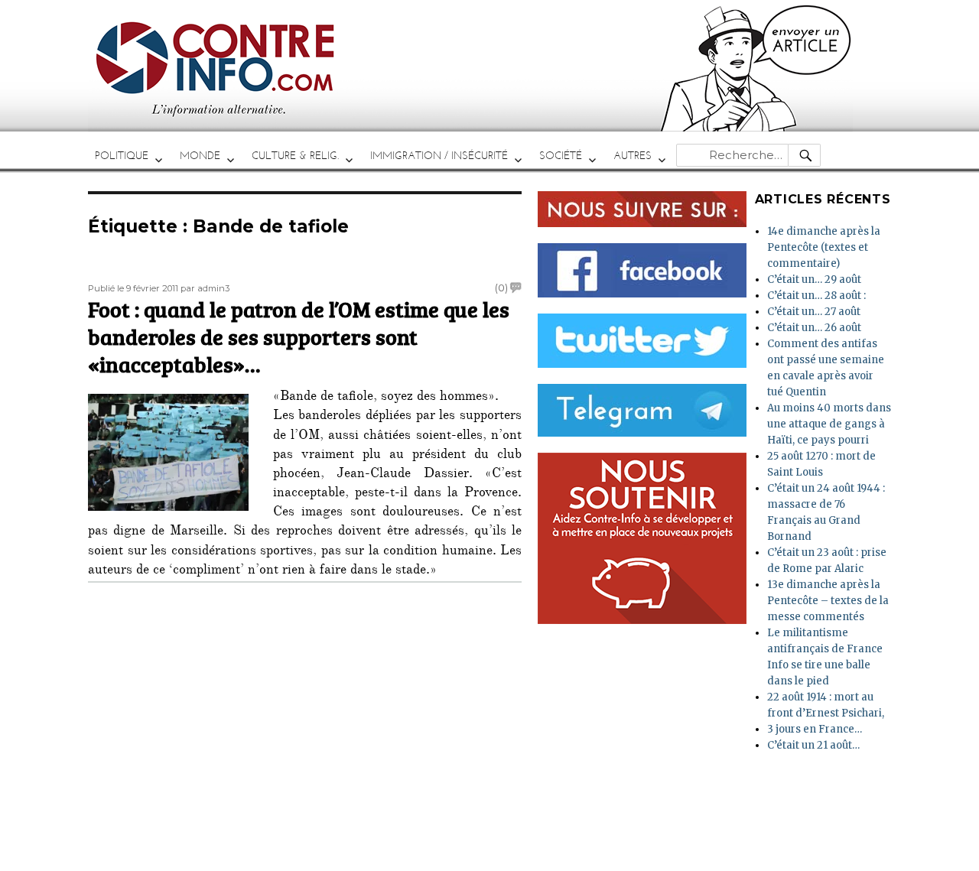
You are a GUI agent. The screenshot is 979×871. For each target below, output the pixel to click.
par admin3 (205, 288)
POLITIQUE (121, 155)
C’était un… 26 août (814, 327)
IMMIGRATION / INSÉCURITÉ (439, 155)
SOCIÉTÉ (560, 155)
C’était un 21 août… (813, 745)
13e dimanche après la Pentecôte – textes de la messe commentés (828, 600)
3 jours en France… (814, 729)
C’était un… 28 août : (816, 295)
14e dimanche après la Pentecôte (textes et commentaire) (823, 247)
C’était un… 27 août (813, 311)
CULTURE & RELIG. (295, 155)
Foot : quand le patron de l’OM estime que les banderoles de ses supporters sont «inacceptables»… (298, 336)
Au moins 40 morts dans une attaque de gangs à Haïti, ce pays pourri (829, 424)
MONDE (200, 155)
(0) (501, 287)
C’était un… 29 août (814, 279)
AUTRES (632, 155)
